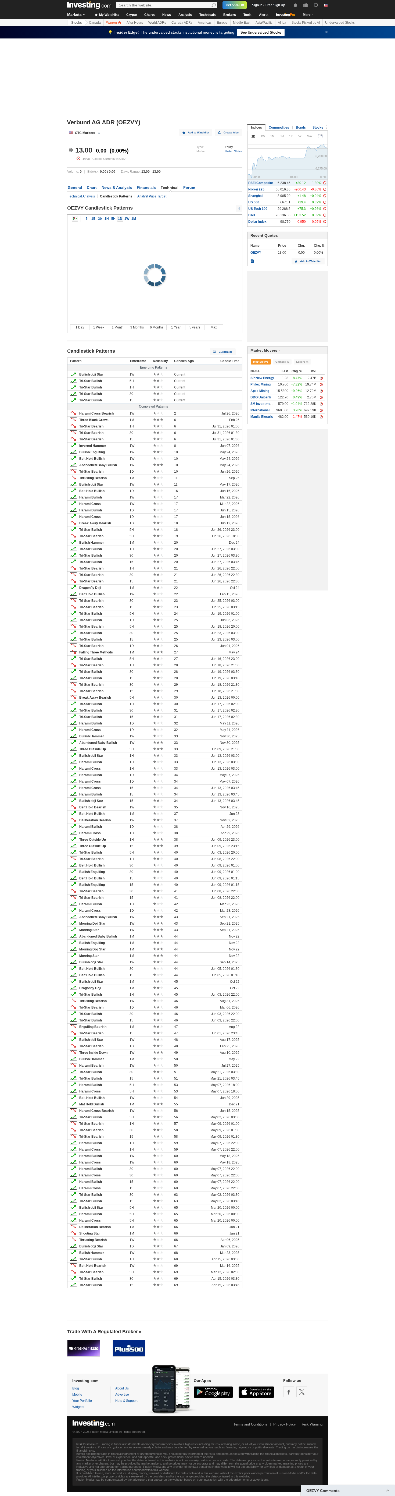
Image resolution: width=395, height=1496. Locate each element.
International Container (267, 410)
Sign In (257, 5)
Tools (247, 15)
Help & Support (126, 1401)
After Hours (135, 22)
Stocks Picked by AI (306, 22)
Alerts (263, 15)
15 (93, 219)
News (166, 15)
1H (107, 219)
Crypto (131, 15)
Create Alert (231, 132)
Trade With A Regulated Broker (102, 1331)
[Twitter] (301, 1392)
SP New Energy (262, 378)
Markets (74, 14)
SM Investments (262, 404)
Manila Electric (261, 417)
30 (100, 219)
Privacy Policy (284, 1424)
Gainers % (282, 361)
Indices (256, 127)
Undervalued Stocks (340, 22)
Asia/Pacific (264, 22)
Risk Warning (312, 1424)
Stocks (76, 22)
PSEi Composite (260, 183)
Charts (149, 15)
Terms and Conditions (250, 1424)
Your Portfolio (82, 1401)
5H (113, 219)
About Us (122, 1388)
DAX (251, 215)
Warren (112, 22)
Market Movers (263, 350)
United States (233, 151)
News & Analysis (117, 187)
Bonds (301, 127)
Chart (92, 187)
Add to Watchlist (198, 132)
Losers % (302, 361)
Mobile (77, 1394)
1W (126, 219)
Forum (189, 187)
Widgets (78, 1407)
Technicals (207, 15)
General (75, 187)
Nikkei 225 (256, 189)
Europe (222, 22)
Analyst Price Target (151, 196)
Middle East (241, 22)
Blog (75, 1388)
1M (133, 219)
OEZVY (255, 252)
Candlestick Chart (75, 219)
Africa (282, 22)
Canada (95, 22)
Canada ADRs (181, 22)
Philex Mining (260, 384)
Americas (204, 22)
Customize (225, 351)
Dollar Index (257, 222)
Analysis (185, 15)
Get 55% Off (235, 5)
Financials (146, 187)
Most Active (260, 361)
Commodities (279, 127)
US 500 (253, 202)
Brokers (229, 15)
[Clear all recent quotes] (252, 259)
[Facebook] (288, 1392)
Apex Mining (259, 391)
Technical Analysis (81, 196)
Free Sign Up (275, 5)
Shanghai (255, 196)
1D (120, 219)
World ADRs (157, 22)
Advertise (122, 1394)
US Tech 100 (257, 209)
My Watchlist (108, 15)
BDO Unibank (260, 397)
